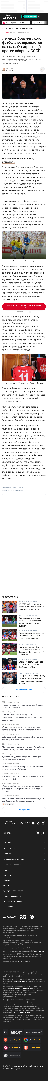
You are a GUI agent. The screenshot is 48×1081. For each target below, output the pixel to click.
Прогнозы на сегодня (12, 865)
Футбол (5, 32)
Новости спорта (10, 842)
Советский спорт (16, 490)
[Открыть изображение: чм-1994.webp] (24, 245)
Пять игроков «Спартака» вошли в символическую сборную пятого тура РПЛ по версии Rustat (22, 717)
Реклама (6, 886)
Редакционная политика (13, 891)
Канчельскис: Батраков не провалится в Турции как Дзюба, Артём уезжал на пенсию (23, 799)
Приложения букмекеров (13, 859)
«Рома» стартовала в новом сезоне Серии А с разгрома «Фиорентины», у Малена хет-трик (22, 728)
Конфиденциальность (12, 896)
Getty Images (15, 988)
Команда (6, 880)
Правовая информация (12, 901)
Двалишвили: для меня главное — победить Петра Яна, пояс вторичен (22, 757)
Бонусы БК (7, 854)
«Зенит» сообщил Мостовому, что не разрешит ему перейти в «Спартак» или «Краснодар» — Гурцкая (22, 789)
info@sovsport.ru (37, 951)
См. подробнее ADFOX (21, 1012)
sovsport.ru (19, 981)
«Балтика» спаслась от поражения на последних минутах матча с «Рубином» (23, 767)
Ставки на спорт (10, 848)
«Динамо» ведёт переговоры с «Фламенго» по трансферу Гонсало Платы (23, 738)
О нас (5, 870)
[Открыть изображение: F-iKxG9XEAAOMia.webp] (24, 367)
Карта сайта (8, 906)
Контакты (7, 875)
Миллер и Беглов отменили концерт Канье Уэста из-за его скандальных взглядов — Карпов (23, 748)
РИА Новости (27, 988)
